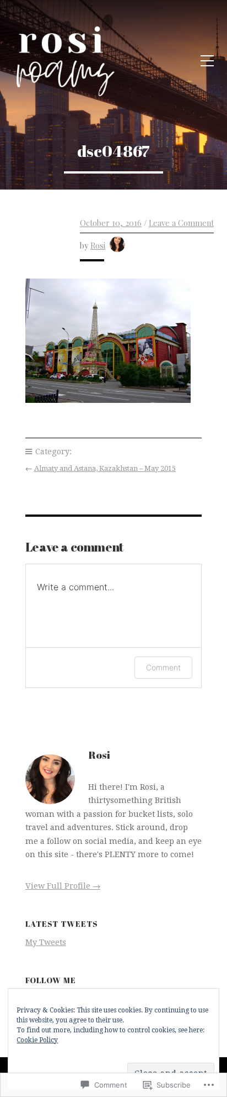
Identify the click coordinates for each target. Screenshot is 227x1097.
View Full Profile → (62, 885)
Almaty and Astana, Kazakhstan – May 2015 (105, 468)
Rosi (97, 245)
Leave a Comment (181, 222)
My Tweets (45, 942)
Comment (163, 667)
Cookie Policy (37, 1040)
